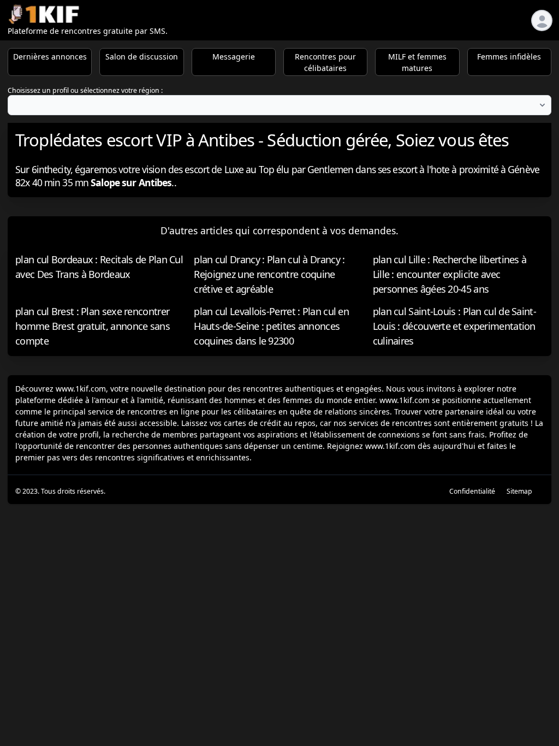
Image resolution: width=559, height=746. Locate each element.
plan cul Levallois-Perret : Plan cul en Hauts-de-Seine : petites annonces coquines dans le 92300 (271, 326)
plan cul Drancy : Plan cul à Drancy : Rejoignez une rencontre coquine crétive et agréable (269, 274)
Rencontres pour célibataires (325, 62)
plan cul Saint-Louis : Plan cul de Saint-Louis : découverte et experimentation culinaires (454, 326)
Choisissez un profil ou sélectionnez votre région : (85, 90)
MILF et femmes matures (417, 62)
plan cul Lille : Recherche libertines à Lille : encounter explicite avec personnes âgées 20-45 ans (450, 274)
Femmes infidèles (509, 56)
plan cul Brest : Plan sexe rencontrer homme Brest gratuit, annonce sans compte (92, 326)
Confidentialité (472, 491)
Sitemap (519, 491)
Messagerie (233, 56)
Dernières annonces (50, 56)
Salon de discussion (141, 56)
